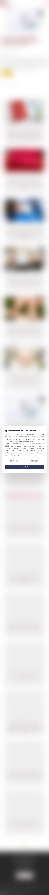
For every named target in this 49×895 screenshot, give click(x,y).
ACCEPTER (24, 467)
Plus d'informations (12, 455)
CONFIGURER (14, 461)
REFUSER (34, 461)
